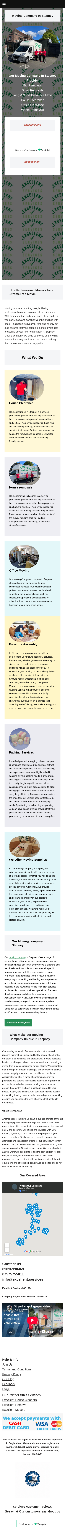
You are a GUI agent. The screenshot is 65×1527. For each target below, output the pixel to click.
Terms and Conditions (16, 1369)
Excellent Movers (13, 1409)
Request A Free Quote (18, 1022)
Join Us (7, 1364)
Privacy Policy (11, 1374)
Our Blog (8, 1379)
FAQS (6, 1389)
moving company (17, 957)
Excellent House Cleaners (19, 1400)
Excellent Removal (14, 1404)
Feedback (8, 1384)
